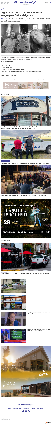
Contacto (33, 408)
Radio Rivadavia (40, 408)
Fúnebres (9, 408)
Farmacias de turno (17, 408)
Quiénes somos (26, 408)
